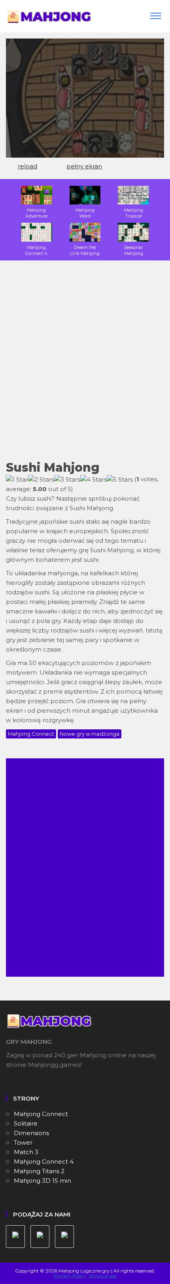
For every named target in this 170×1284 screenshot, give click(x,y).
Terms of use (103, 1275)
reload (27, 166)
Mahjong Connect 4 (36, 250)
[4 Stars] (93, 479)
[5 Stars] (120, 479)
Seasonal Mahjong (133, 250)
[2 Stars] (41, 479)
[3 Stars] (67, 479)
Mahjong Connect (31, 734)
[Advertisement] (85, 365)
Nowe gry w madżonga (89, 734)
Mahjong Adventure (36, 213)
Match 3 (26, 1152)
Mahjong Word (85, 213)
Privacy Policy (70, 1275)
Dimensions (31, 1133)
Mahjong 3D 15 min (42, 1180)
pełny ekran (84, 166)
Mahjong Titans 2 (39, 1171)
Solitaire (26, 1123)
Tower (23, 1142)
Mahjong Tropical (133, 213)
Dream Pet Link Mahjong (85, 250)
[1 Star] (17, 479)
